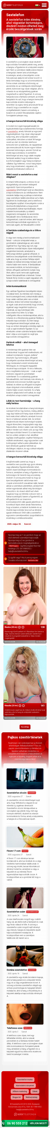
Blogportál (17, 1097)
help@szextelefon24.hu (25, 1110)
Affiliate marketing (20, 1091)
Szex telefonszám (32, 912)
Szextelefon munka (25, 1080)
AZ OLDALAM (40, 642)
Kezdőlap (25, 727)
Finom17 (25, 851)
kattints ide (33, 560)
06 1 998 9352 (36, 1107)
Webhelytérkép (31, 1097)
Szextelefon (32, 793)
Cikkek (34, 1091)
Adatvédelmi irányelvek (25, 1086)
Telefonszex (28, 1028)
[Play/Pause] (19, 627)
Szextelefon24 (17, 1104)
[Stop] (22, 627)
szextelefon (13, 131)
